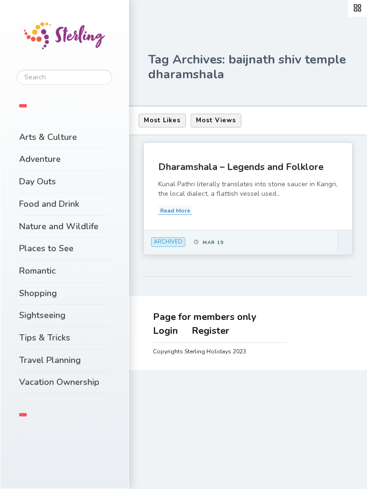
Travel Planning (50, 360)
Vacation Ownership (59, 382)
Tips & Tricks (44, 337)
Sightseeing (42, 315)
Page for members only (205, 316)
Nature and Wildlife (58, 226)
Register (210, 330)
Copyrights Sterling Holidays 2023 (199, 351)
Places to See (46, 248)
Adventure (40, 159)
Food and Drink (49, 204)
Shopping (38, 293)
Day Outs (37, 181)
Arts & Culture (48, 137)
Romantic (37, 270)
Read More (175, 210)
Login (165, 330)
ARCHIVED (168, 241)
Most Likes (162, 120)
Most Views (216, 120)
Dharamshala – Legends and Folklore (241, 166)
